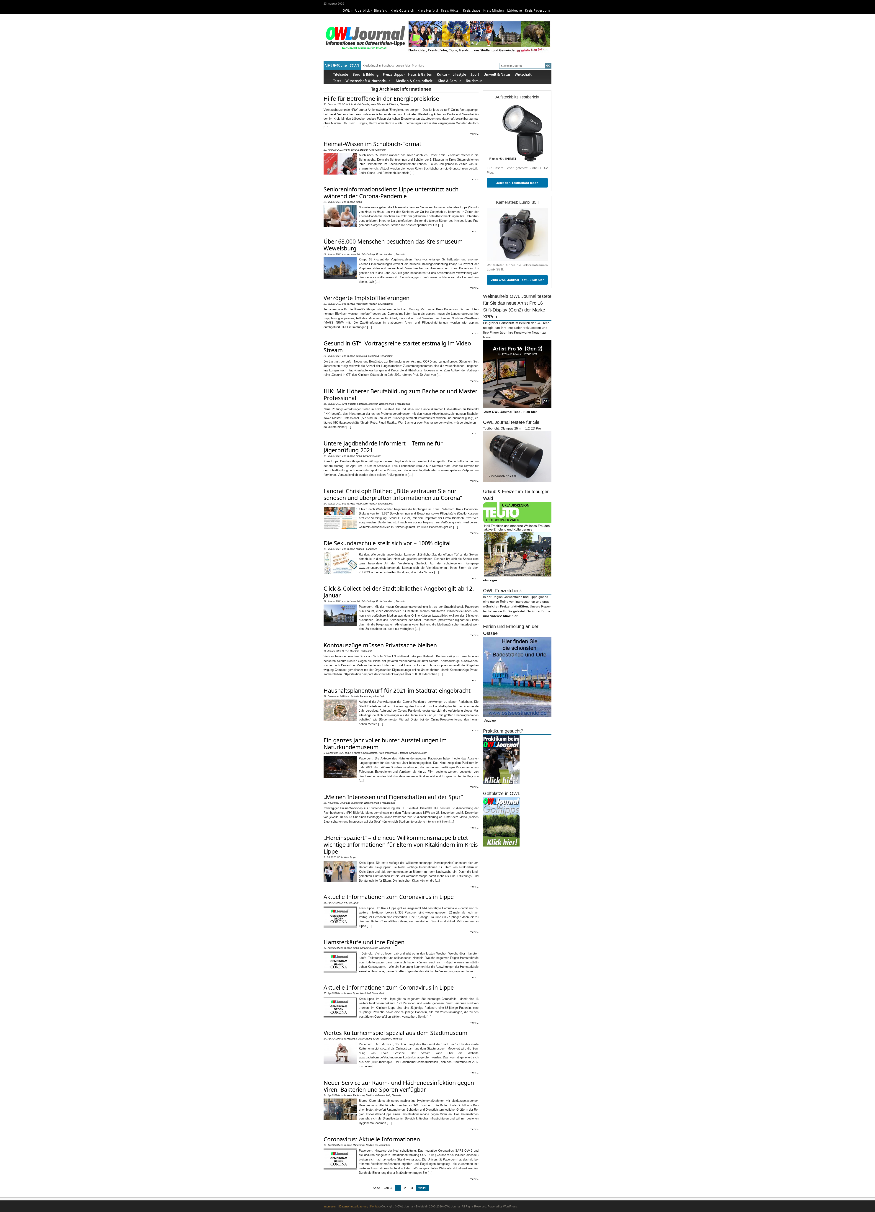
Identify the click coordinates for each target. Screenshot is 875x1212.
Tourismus (474, 80)
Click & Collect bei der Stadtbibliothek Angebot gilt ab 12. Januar (399, 591)
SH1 (344, 403)
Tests (337, 80)
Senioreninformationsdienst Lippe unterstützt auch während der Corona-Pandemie (391, 192)
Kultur (442, 74)
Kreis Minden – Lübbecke (502, 10)
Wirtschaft (523, 74)
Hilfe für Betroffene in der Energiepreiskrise (381, 98)
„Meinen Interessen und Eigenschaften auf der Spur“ (393, 797)
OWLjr (346, 104)
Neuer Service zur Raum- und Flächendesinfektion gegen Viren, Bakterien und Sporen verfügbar (399, 1086)
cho (345, 149)
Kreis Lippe (471, 10)
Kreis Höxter (450, 10)
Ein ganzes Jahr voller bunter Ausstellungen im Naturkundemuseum (385, 743)
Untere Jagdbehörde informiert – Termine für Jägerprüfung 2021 (383, 446)
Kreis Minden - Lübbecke (384, 104)
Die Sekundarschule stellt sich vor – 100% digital (387, 543)
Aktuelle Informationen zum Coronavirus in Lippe (389, 897)
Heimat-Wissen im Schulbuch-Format (372, 144)
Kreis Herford (427, 10)
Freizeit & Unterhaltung (362, 254)
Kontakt (375, 1206)
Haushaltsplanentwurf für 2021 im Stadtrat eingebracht (397, 690)
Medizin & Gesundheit (414, 80)
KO (338, 857)
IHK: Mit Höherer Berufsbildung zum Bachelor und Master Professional (400, 394)
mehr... (474, 134)
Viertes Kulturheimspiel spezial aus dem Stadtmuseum (395, 1033)
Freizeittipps (393, 74)
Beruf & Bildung (365, 74)
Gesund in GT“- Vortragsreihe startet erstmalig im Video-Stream (398, 346)
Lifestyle (459, 74)
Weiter (422, 1188)
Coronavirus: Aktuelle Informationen (372, 1139)
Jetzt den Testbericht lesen (517, 183)
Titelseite (340, 74)
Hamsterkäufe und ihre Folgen (364, 942)
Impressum (330, 1206)
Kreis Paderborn (537, 10)
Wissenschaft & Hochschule (368, 80)
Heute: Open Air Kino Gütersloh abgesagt (390, 65)
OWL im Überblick (356, 10)
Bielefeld (380, 10)
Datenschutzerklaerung (353, 1206)
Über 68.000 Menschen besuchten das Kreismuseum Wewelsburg (393, 244)
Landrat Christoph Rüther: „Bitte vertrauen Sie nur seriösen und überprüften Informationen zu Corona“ (393, 494)
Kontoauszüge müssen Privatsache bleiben (380, 645)
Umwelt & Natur (497, 74)
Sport (475, 74)
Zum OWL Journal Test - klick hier (517, 280)
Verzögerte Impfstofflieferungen (366, 298)
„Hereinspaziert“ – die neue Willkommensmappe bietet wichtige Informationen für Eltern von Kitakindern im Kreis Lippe (401, 844)
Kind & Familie (449, 80)
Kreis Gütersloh (402, 10)
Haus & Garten (420, 74)
